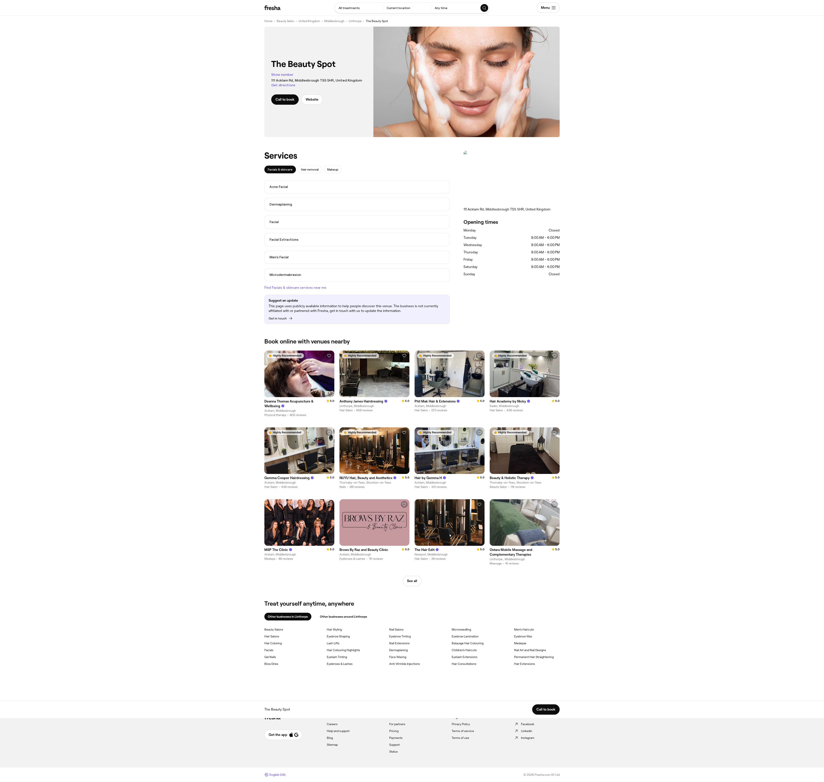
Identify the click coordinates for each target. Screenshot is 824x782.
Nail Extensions (399, 643)
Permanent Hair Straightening (534, 657)
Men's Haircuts (524, 629)
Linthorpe (355, 21)
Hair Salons (271, 636)
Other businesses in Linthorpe (288, 616)
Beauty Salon (285, 21)
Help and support (338, 731)
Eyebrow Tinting (400, 636)
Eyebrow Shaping (338, 636)
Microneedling (461, 629)
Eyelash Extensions (464, 657)
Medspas (520, 643)
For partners (397, 724)
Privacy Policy (461, 724)
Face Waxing (397, 657)
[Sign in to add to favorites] (329, 355)
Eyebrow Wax (523, 636)
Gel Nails (270, 657)
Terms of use (460, 738)
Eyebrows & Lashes (340, 664)
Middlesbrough (334, 21)
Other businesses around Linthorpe (343, 616)
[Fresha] (272, 8)
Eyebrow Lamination (465, 636)
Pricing (393, 731)
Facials (268, 650)
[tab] (280, 169)
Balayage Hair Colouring (467, 643)
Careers (332, 724)
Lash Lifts (333, 643)
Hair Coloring (273, 643)
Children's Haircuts (464, 650)
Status (393, 751)
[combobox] (358, 8)
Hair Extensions (524, 664)
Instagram (527, 738)
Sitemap (332, 744)
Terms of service (463, 731)
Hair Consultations (464, 664)
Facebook (527, 724)
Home (268, 21)
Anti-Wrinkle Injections (404, 664)
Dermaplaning (398, 650)
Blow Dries (271, 664)
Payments (396, 738)
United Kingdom (309, 21)
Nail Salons (396, 629)
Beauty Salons (273, 629)
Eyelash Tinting (337, 657)
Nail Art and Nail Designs (530, 650)
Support (394, 744)
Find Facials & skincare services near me (295, 287)
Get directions (283, 85)
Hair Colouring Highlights (343, 650)
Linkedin (526, 731)
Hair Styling (334, 629)
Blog (330, 738)
